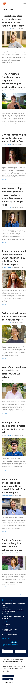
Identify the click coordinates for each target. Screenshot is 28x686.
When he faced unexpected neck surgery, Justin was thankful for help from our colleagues (14, 486)
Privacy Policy (6, 672)
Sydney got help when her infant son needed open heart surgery (14, 316)
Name (3, 649)
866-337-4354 (7, 631)
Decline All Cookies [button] (8, 676)
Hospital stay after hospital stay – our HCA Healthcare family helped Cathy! (13, 20)
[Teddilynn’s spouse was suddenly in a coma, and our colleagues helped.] (14, 563)
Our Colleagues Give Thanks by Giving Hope (13, 616)
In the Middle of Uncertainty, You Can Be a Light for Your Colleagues (12, 610)
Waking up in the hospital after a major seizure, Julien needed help (14, 427)
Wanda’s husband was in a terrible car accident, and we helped (14, 372)
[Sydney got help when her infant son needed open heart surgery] (14, 334)
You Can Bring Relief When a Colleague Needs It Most (14, 604)
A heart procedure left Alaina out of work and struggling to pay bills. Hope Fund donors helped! (14, 257)
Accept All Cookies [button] (8, 679)
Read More (4, 65)
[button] (8, 682)
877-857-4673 (13, 629)
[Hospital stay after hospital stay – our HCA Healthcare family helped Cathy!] (14, 39)
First (3, 654)
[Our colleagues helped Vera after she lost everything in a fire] (14, 155)
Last (16, 654)
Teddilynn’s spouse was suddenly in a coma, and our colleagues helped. (12, 544)
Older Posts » (22, 595)
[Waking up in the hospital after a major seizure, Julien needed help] (14, 446)
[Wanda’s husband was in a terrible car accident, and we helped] (14, 390)
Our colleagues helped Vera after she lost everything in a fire (14, 138)
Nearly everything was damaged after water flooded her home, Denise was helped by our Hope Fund (12, 196)
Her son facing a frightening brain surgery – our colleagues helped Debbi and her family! (13, 80)
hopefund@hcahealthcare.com (9, 634)
